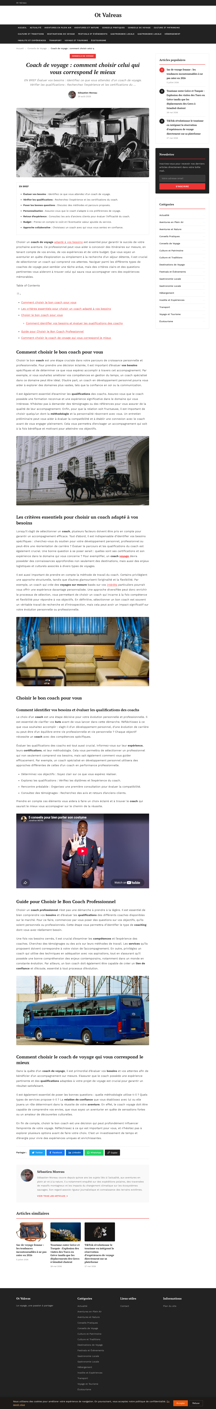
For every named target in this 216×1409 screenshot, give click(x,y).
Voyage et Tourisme (76, 40)
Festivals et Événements (93, 34)
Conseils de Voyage (139, 28)
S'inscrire (182, 186)
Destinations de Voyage (61, 34)
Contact (124, 1306)
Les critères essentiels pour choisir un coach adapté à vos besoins (66, 308)
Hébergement (172, 34)
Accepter (180, 1403)
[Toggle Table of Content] (18, 294)
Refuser (196, 1403)
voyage (124, 556)
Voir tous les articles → (52, 1196)
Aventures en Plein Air (57, 28)
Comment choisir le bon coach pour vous (48, 302)
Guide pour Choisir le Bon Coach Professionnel (52, 331)
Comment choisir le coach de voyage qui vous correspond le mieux (66, 337)
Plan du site (169, 1306)
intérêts (112, 584)
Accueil (22, 28)
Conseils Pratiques (113, 28)
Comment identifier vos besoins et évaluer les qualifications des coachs (74, 323)
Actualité (35, 28)
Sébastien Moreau (50, 1172)
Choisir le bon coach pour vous (42, 315)
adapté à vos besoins (68, 242)
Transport (55, 40)
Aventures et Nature (86, 28)
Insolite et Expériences (32, 40)
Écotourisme (98, 40)
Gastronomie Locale (122, 34)
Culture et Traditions (31, 34)
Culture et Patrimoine (167, 28)
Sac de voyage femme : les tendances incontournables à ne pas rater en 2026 (185, 74)
